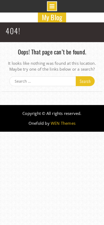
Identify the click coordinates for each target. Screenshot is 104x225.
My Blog (52, 17)
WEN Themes (63, 123)
